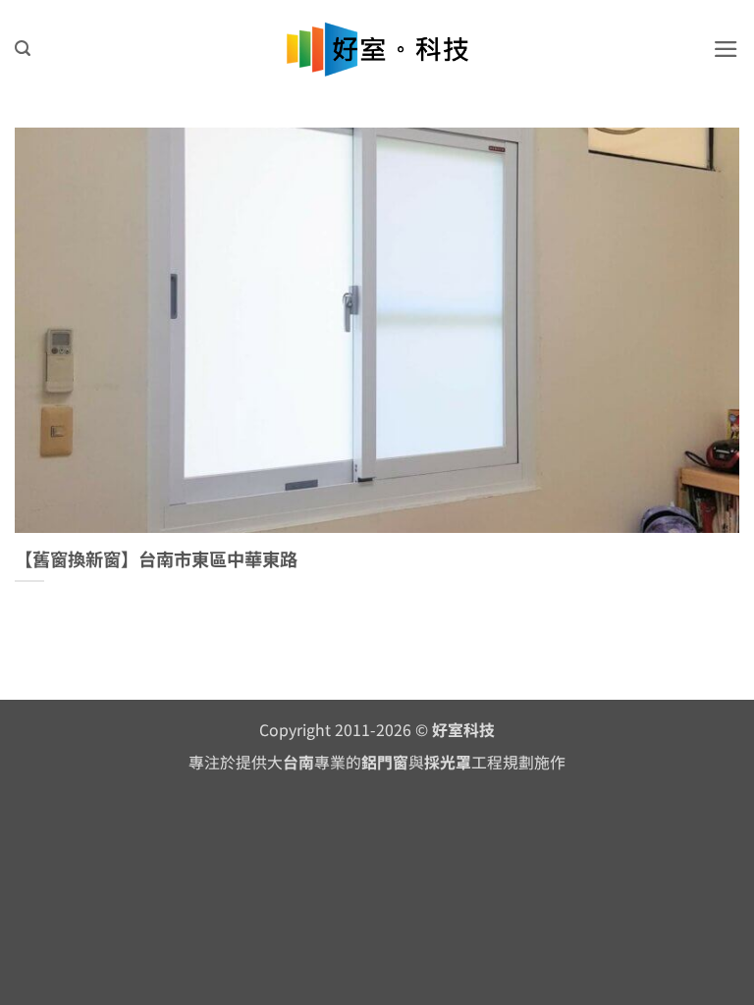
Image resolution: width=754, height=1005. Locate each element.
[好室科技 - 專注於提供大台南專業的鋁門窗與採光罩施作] (377, 50)
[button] (22, 48)
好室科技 (463, 729)
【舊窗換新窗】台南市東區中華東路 (156, 559)
